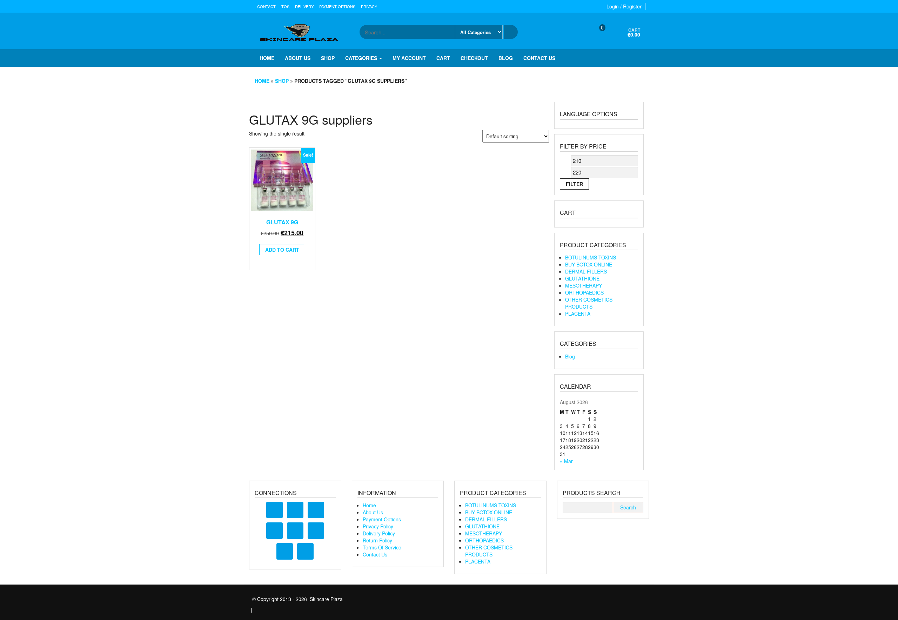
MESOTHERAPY (583, 285)
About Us (373, 512)
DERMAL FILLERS (586, 271)
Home (267, 57)
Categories (361, 57)
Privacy (369, 6)
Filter (574, 183)
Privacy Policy (378, 526)
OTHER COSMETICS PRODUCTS (588, 303)
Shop (328, 57)
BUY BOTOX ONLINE (588, 264)
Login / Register (624, 6)
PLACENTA (577, 313)
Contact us (539, 57)
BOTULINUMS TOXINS (590, 257)
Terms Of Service (382, 547)
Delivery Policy (379, 533)
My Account (409, 57)
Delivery (304, 6)
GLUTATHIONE (582, 278)
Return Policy (377, 540)
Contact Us (375, 554)
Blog (505, 57)
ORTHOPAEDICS (584, 292)
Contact (266, 6)
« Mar (566, 460)
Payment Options (337, 6)
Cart (443, 57)
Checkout (474, 57)
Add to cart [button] (282, 249)
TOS (285, 6)
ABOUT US (297, 57)
